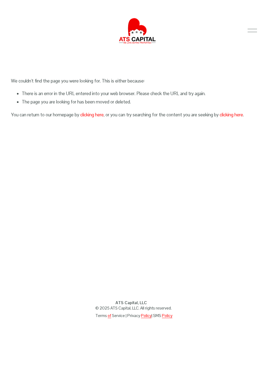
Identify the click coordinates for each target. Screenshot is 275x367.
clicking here (92, 115)
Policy (146, 315)
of (109, 315)
